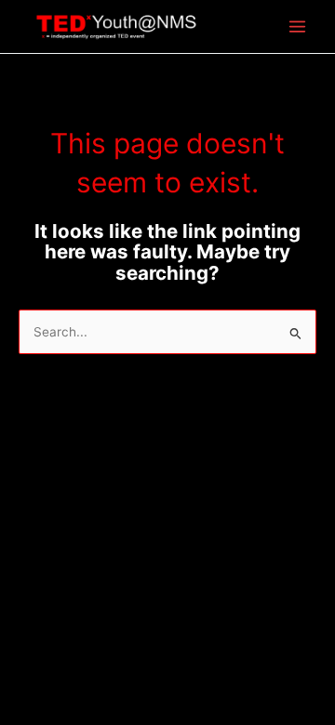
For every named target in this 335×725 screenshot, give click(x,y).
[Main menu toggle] (297, 26)
